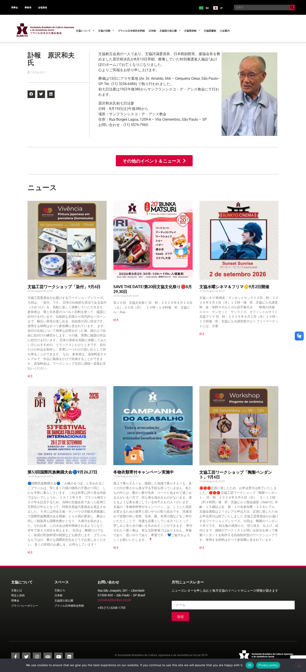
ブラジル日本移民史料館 (131, 30)
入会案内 (225, 30)
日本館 (152, 30)
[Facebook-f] (15, 657)
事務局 (28, 7)
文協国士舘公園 (168, 30)
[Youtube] (58, 657)
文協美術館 (190, 30)
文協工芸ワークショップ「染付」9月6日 (64, 286)
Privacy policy (268, 665)
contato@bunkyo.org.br (114, 600)
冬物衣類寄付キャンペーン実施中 (143, 471)
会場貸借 (42, 7)
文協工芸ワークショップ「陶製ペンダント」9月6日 (235, 474)
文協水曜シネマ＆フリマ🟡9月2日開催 (234, 286)
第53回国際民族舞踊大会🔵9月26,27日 (62, 471)
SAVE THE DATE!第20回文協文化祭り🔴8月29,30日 (152, 289)
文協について (83, 30)
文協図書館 (210, 30)
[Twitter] (26, 657)
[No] (299, 665)
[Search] (292, 7)
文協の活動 (104, 30)
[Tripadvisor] (47, 657)
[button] (31, 94)
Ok (250, 665)
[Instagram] (37, 657)
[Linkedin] (69, 657)
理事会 (14, 7)
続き (30, 376)
